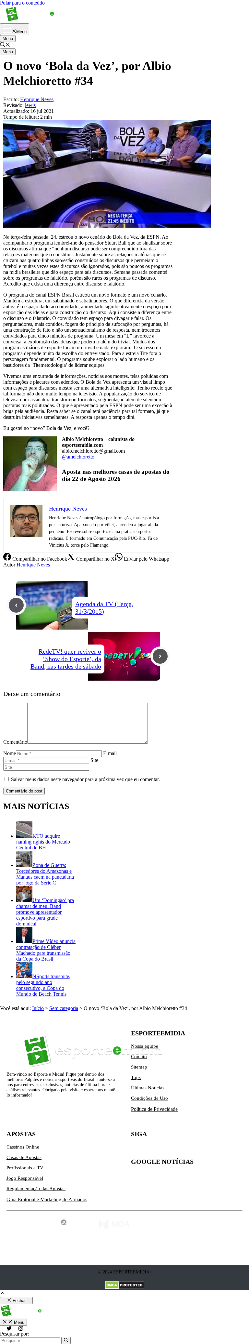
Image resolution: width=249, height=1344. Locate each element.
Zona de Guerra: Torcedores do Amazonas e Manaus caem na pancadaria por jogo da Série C (45, 873)
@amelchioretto (78, 456)
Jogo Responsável (24, 1178)
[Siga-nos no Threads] (177, 1149)
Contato (139, 1056)
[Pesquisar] (66, 1340)
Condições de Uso (149, 1098)
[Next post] (160, 656)
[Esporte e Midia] (39, 20)
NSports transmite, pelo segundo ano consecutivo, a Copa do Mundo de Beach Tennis (43, 985)
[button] (5, 45)
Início (38, 1008)
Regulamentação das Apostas (35, 1188)
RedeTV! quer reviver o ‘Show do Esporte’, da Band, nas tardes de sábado (65, 659)
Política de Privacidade (154, 1109)
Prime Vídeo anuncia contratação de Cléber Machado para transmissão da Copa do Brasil (46, 950)
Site (94, 760)
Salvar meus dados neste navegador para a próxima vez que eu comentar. (85, 779)
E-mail (110, 753)
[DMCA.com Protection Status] (124, 1285)
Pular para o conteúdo (22, 3)
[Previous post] (16, 605)
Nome (9, 753)
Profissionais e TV (24, 1167)
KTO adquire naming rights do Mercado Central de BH (43, 841)
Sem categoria (63, 1008)
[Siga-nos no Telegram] (190, 1149)
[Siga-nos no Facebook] (163, 1149)
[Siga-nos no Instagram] (150, 1149)
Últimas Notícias (147, 1087)
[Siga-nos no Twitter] (136, 1149)
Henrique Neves (33, 564)
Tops (136, 1077)
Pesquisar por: (14, 1334)
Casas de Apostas (24, 1157)
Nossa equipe (144, 1046)
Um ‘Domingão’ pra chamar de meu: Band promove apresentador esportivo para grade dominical (45, 912)
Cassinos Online (22, 1147)
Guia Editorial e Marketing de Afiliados (46, 1199)
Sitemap (139, 1067)
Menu (8, 38)
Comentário (15, 742)
